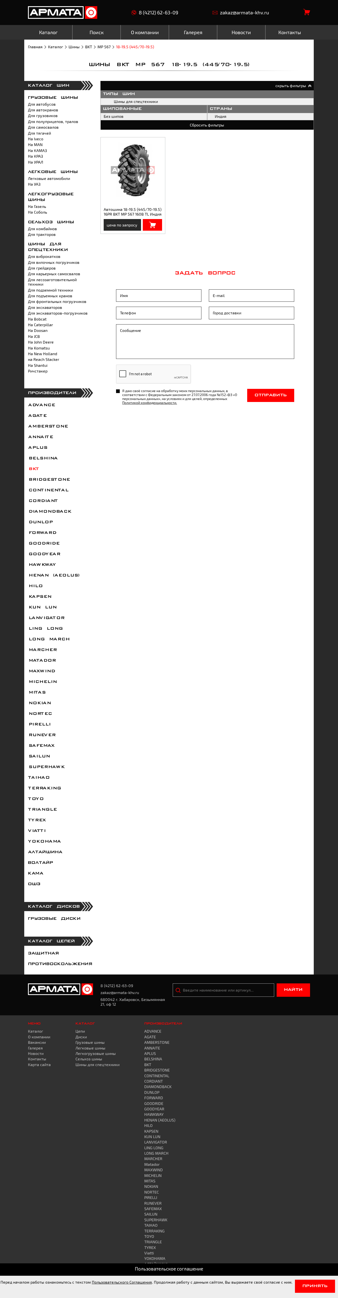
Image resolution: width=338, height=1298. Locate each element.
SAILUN (38, 756)
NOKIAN (39, 703)
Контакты (37, 1058)
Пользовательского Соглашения (122, 1282)
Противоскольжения (60, 964)
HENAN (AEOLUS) (53, 575)
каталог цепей (51, 941)
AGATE (37, 415)
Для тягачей (39, 133)
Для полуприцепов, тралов (53, 121)
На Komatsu (39, 348)
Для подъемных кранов (50, 295)
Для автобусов (42, 104)
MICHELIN (42, 681)
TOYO (35, 799)
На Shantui (38, 365)
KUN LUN (42, 607)
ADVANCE (41, 405)
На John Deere (41, 342)
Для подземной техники (50, 290)
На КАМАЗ (37, 150)
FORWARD (42, 532)
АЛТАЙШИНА (45, 852)
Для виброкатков (44, 256)
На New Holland (42, 353)
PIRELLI (39, 724)
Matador (41, 660)
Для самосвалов (43, 127)
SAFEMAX (41, 745)
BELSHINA (42, 458)
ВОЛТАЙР (40, 862)
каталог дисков (54, 906)
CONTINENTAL (48, 490)
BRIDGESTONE (49, 479)
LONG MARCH (48, 639)
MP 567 (104, 46)
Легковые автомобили (49, 178)
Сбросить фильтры (207, 125)
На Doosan (38, 330)
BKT (88, 46)
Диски (81, 1036)
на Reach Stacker (43, 359)
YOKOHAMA (44, 841)
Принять (315, 1286)
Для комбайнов (42, 228)
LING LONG (45, 628)
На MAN (35, 144)
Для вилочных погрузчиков (53, 262)
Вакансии (37, 1042)
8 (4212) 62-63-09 (158, 12)
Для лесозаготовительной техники (52, 281)
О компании (39, 1036)
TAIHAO (38, 777)
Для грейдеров (42, 268)
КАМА (35, 873)
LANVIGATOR (46, 618)
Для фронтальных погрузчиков (57, 301)
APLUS (37, 447)
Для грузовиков (43, 115)
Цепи (80, 1031)
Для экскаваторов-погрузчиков (58, 313)
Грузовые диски (54, 918)
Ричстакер (38, 371)
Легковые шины (53, 172)
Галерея (35, 1048)
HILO (35, 586)
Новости (36, 1053)
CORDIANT (43, 500)
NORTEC (39, 713)
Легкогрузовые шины (95, 1053)
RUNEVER (41, 735)
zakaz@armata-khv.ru (244, 12)
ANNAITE (40, 437)
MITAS (36, 692)
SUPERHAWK (46, 767)
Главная (35, 46)
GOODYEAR (44, 554)
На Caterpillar (40, 324)
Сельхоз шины (51, 222)
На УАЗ (34, 184)
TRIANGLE (42, 809)
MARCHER (42, 650)
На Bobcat (37, 319)
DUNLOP (40, 522)
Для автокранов (43, 109)
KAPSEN (39, 596)
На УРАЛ (35, 162)
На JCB (34, 336)
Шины (74, 46)
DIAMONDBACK (49, 511)
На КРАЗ (35, 156)
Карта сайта (39, 1064)
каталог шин (48, 85)
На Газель (37, 206)
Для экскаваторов (45, 307)
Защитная (43, 953)
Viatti (36, 830)
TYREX (37, 820)
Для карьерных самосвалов (54, 273)
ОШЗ (34, 884)
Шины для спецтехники (136, 101)
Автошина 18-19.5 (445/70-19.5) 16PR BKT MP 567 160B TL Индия (133, 211)
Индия (220, 116)
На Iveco (35, 138)
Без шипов (113, 116)
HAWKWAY (42, 564)
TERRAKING (44, 788)
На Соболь (37, 212)
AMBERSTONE (48, 426)
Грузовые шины (53, 97)
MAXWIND (41, 671)
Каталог (55, 46)
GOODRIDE (43, 543)
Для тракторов (42, 234)
